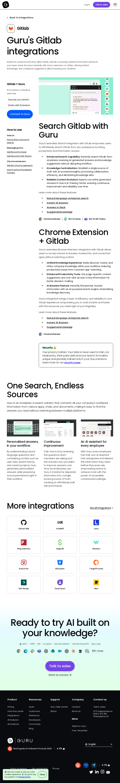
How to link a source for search (18, 141)
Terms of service (18, 768)
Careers (76, 707)
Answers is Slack (56, 207)
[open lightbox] (76, 96)
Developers (34, 720)
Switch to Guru (79, 726)
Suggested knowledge (59, 212)
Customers (34, 711)
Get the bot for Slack (16, 152)
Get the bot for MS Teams (19, 156)
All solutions (13, 724)
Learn (31, 707)
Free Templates (80, 730)
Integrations (13, 715)
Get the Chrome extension (20, 165)
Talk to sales (101, 4)
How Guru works (15, 711)
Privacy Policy (24, 777)
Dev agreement (40, 768)
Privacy (55, 768)
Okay (42, 774)
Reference (34, 715)
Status (53, 711)
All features (13, 720)
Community (34, 724)
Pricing (11, 707)
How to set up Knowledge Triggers (19, 171)
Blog (31, 728)
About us (76, 711)
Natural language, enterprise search (67, 198)
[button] (114, 4)
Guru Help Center (59, 707)
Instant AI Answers (57, 202)
